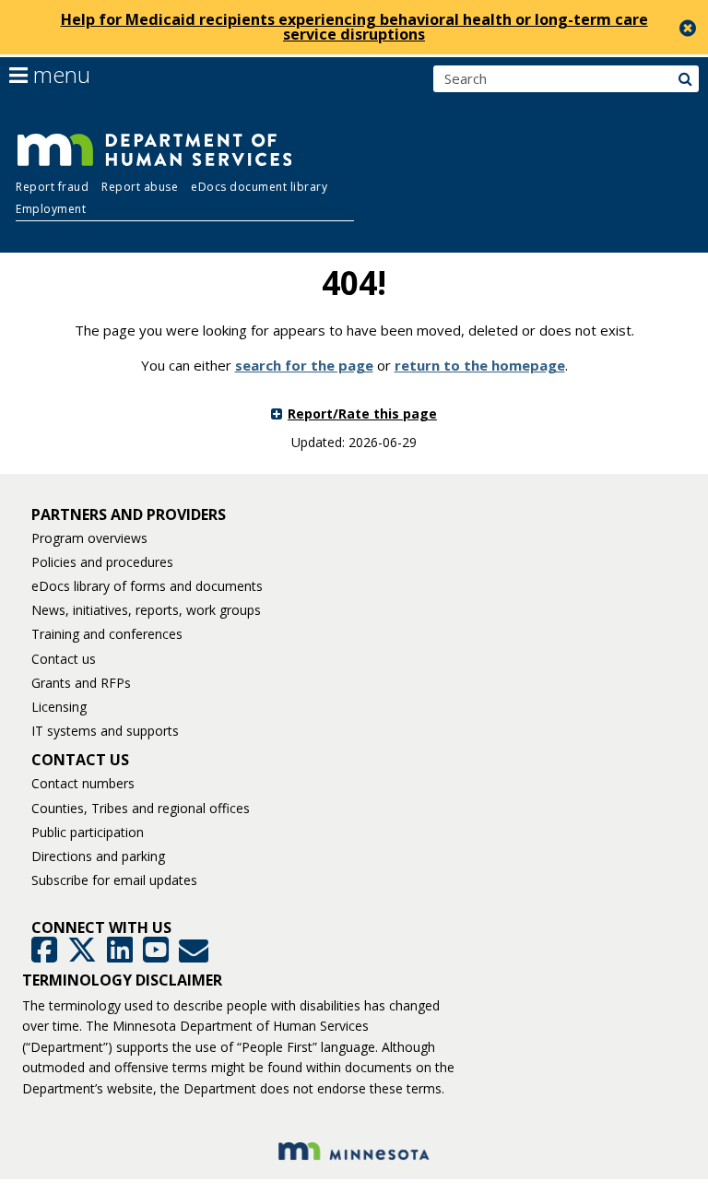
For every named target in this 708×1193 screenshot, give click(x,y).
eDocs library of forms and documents (147, 586)
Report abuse (139, 187)
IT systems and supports (105, 730)
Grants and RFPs (81, 682)
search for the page (304, 365)
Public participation (87, 832)
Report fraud (52, 187)
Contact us (63, 658)
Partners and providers (128, 514)
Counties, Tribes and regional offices (140, 808)
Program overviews (89, 538)
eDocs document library (259, 187)
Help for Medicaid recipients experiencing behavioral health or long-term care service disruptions (354, 26)
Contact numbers (83, 783)
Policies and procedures (102, 562)
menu (59, 74)
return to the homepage (480, 365)
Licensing (59, 706)
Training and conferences (107, 634)
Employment (51, 209)
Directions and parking (98, 856)
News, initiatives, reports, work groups (146, 610)
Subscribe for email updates (114, 880)
